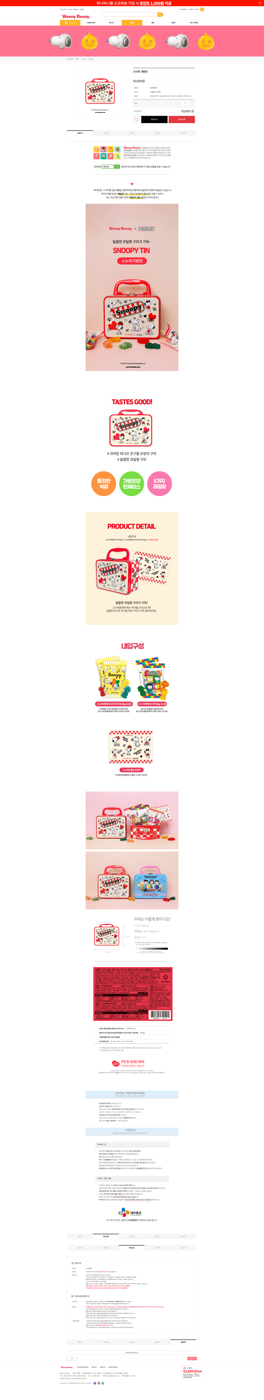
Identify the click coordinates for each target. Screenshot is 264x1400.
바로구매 (181, 119)
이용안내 (102, 1367)
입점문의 (82, 9)
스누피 (83, 59)
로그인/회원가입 (183, 9)
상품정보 (80, 133)
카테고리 (72, 23)
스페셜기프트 (90, 23)
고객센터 (191, 9)
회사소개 (70, 9)
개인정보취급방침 (82, 1367)
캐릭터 (132, 23)
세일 (152, 23)
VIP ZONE (194, 23)
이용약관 (94, 1367)
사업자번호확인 (113, 1367)
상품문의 (183, 133)
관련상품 (106, 133)
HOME (71, 59)
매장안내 (76, 9)
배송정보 (131, 133)
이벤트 (173, 23)
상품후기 (157, 133)
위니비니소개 (63, 9)
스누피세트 (90, 59)
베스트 (111, 23)
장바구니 (196, 9)
